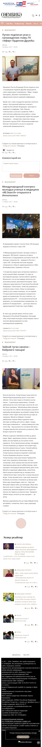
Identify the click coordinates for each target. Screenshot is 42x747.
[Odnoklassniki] (39, 15)
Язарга (31, 175)
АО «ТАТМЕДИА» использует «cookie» (15, 721)
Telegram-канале (9, 146)
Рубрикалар (19, 23)
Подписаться (23, 737)
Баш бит (9, 23)
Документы (16, 655)
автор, (4, 45)
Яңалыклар (10, 30)
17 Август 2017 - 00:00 (9, 202)
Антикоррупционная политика (12, 719)
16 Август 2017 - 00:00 (9, 356)
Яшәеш (28, 23)
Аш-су (35, 23)
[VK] (36, 15)
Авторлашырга (16, 176)
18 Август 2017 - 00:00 (9, 47)
